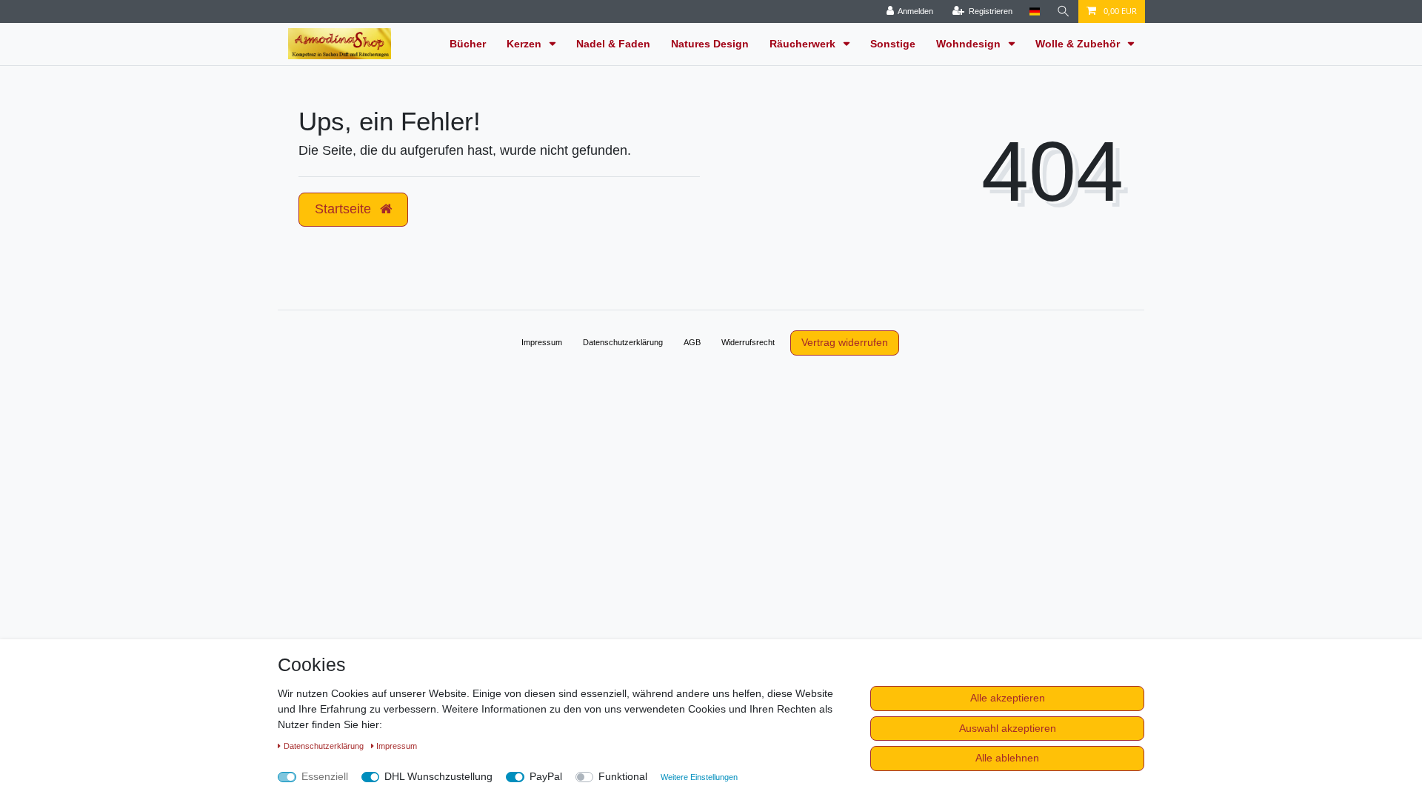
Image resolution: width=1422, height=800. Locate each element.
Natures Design (710, 44)
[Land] (1034, 11)
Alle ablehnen (1007, 758)
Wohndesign (970, 44)
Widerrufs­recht (748, 342)
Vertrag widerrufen (844, 342)
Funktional (622, 776)
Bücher (468, 44)
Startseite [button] (345, 208)
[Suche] (1063, 11)
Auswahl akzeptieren (1007, 728)
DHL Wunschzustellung (438, 776)
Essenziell (324, 776)
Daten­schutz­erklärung (623, 342)
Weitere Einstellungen (699, 777)
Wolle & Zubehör (1079, 44)
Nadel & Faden (613, 44)
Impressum (541, 342)
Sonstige (892, 44)
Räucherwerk (804, 44)
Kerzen (525, 44)
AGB (692, 342)
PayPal (546, 776)
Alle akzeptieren (1007, 698)
